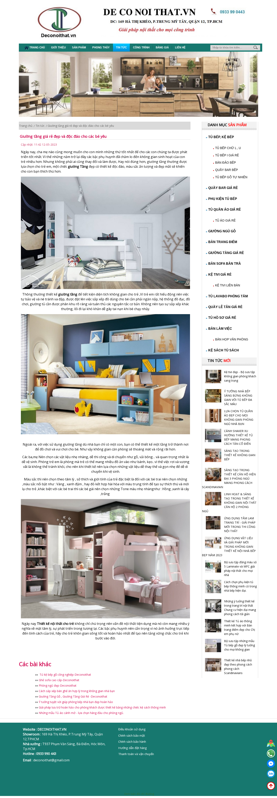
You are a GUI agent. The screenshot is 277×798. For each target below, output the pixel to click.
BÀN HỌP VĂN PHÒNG (231, 339)
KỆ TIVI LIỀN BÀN (227, 285)
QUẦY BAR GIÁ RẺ (223, 188)
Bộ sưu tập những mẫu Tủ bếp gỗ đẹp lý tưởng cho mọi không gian (239, 645)
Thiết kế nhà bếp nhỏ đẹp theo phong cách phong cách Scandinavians (238, 666)
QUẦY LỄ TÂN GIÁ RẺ (225, 307)
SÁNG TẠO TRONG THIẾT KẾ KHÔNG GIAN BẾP (239, 455)
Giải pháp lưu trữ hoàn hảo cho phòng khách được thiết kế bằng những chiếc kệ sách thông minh (102, 707)
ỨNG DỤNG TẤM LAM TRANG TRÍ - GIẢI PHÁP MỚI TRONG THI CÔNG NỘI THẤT (240, 524)
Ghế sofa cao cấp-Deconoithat (59, 680)
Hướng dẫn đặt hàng (132, 748)
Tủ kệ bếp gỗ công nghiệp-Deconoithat (65, 674)
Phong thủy (101, 47)
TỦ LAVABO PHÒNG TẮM (228, 296)
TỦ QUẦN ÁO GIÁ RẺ (224, 209)
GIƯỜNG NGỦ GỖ (222, 231)
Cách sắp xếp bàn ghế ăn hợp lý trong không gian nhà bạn (77, 691)
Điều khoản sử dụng (132, 729)
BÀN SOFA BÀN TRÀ (224, 263)
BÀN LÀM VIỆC (220, 328)
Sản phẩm (79, 47)
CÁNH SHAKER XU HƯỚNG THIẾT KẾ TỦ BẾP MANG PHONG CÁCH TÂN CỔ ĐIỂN (238, 437)
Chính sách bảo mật (131, 735)
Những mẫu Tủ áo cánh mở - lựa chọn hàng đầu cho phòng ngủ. (81, 713)
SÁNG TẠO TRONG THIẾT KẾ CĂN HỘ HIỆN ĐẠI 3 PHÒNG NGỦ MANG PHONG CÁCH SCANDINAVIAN (229, 478)
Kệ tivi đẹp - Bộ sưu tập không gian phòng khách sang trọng (240, 376)
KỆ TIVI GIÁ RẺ (220, 274)
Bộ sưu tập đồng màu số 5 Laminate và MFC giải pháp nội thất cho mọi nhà (240, 568)
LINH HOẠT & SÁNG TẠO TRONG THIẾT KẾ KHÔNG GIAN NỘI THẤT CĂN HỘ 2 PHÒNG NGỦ (229, 502)
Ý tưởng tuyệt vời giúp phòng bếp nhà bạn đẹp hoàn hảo (76, 702)
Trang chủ (37, 47)
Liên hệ (180, 47)
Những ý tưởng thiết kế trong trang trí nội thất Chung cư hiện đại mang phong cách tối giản (240, 607)
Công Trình (141, 47)
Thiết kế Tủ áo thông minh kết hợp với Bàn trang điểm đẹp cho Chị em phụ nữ (239, 627)
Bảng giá (162, 47)
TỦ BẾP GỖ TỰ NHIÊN (231, 177)
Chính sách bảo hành (132, 741)
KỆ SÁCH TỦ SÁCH (223, 350)
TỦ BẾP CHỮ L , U (228, 148)
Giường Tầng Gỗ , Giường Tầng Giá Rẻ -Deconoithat (73, 696)
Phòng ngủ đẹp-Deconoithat (57, 685)
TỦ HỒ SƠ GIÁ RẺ (222, 317)
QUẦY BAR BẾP (226, 170)
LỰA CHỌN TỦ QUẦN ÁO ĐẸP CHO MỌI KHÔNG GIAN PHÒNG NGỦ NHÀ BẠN (238, 417)
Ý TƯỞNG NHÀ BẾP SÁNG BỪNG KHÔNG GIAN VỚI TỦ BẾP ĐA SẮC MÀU (238, 397)
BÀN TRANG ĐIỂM (222, 242)
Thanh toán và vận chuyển (136, 754)
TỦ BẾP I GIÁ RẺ (227, 155)
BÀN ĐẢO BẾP (225, 162)
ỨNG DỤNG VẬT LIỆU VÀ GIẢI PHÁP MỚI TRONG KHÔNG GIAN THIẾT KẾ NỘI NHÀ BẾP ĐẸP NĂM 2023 (229, 546)
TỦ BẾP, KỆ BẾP (221, 137)
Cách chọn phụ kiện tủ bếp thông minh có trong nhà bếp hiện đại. (240, 586)
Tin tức (121, 47)
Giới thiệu (58, 47)
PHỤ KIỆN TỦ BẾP (222, 199)
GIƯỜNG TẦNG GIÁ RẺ (226, 253)
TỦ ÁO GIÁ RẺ (225, 220)
